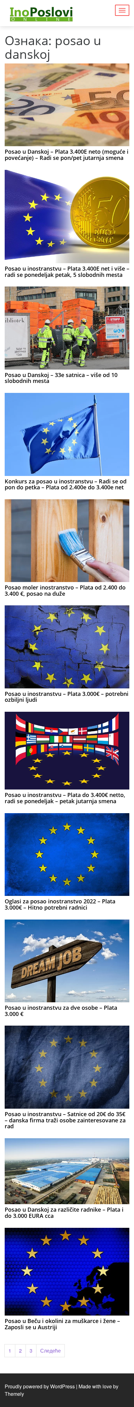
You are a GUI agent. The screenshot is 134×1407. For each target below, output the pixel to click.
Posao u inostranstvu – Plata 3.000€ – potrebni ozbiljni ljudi (66, 697)
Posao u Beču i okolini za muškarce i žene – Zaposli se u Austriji (62, 1324)
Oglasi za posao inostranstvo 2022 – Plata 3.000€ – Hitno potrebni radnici (60, 904)
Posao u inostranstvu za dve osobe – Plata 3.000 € (61, 1011)
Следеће (50, 1350)
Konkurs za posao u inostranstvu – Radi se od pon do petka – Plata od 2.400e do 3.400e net (66, 484)
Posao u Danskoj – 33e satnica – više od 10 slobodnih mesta (61, 378)
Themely (14, 1393)
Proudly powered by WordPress (40, 1386)
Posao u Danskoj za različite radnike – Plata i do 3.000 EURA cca (64, 1212)
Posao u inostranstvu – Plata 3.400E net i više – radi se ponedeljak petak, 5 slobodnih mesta (67, 271)
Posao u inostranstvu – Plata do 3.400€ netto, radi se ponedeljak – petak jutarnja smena (65, 798)
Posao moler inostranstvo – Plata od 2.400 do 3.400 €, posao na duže (65, 590)
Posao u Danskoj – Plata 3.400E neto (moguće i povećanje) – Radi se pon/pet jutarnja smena (66, 154)
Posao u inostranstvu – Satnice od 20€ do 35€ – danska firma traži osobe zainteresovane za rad (65, 1120)
